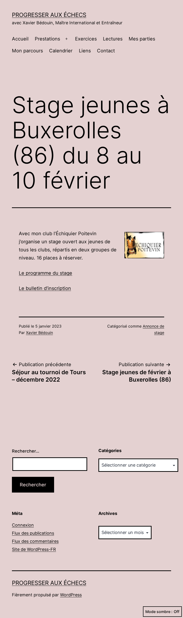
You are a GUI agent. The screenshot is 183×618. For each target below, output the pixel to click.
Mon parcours (27, 51)
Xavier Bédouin (39, 332)
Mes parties (142, 39)
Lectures (112, 39)
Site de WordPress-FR (34, 549)
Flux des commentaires (35, 541)
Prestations (47, 39)
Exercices (86, 39)
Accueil (20, 39)
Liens (85, 51)
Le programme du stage (45, 273)
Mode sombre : (159, 611)
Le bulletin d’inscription (45, 288)
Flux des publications (33, 533)
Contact (106, 51)
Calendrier (60, 51)
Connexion (23, 525)
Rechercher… (25, 451)
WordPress (71, 594)
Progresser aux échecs (49, 14)
